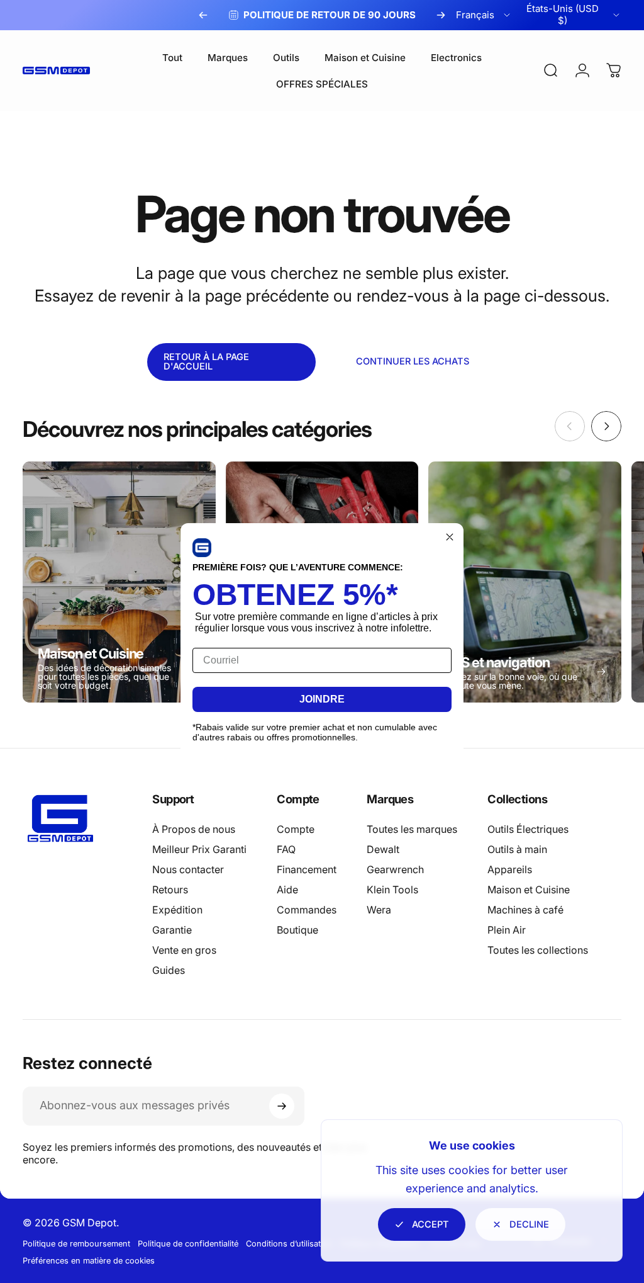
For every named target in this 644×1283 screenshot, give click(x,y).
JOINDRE (322, 699)
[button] (201, 547)
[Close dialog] (449, 537)
